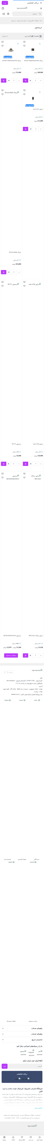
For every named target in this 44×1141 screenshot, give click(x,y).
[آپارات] (22, 1053)
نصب (5, 3)
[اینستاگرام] (39, 1053)
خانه (40, 20)
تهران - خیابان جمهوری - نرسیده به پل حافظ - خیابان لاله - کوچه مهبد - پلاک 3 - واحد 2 (22, 690)
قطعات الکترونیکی (33, 20)
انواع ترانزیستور (22, 20)
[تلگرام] (30, 1053)
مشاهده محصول (11, 655)
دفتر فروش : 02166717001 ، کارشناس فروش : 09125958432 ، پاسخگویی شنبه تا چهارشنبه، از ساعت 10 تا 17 (24, 682)
